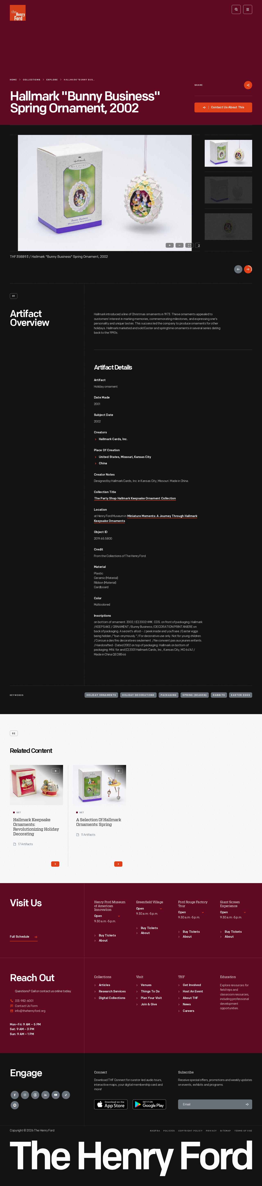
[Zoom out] (179, 245)
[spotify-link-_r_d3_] (15, 1105)
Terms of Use (243, 1131)
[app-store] (111, 1104)
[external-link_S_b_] (42, 1006)
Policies (169, 1131)
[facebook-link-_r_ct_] (15, 1095)
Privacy (211, 1131)
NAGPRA (155, 1131)
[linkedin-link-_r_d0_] (45, 1095)
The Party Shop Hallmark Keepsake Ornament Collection (135, 498)
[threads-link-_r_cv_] (35, 1095)
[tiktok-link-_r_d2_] (66, 1095)
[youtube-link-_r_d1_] (56, 1095)
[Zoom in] (170, 245)
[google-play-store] (149, 1104)
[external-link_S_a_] (42, 1001)
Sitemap (225, 1131)
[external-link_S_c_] (42, 1011)
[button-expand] (56, 771)
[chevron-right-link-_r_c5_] (55, 864)
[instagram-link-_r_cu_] (25, 1095)
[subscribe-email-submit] (247, 1104)
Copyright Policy (190, 1131)
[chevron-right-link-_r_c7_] (118, 864)
